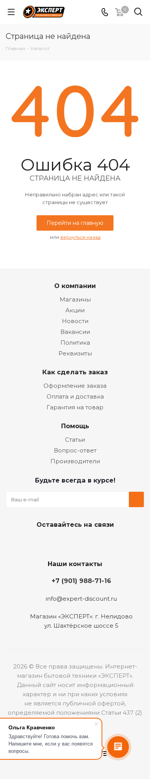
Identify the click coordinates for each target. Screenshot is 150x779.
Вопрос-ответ (75, 450)
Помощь (75, 426)
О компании (75, 286)
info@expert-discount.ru (81, 598)
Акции (75, 310)
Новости (75, 321)
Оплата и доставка (75, 396)
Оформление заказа (75, 385)
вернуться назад (80, 237)
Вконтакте (44, 542)
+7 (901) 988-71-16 (81, 581)
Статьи (75, 439)
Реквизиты (75, 353)
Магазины (75, 299)
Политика (75, 342)
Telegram (63, 542)
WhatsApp (102, 542)
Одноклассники (82, 542)
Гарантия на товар (75, 407)
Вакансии (75, 331)
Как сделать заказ (75, 372)
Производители (75, 461)
